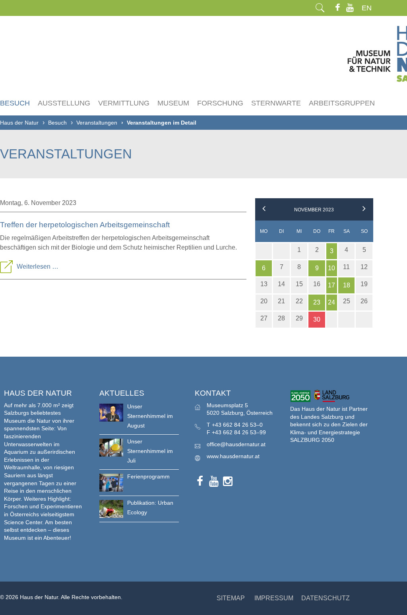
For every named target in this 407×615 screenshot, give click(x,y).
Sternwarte (276, 103)
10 (331, 268)
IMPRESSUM (273, 598)
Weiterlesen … (37, 266)
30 (316, 319)
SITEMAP (231, 598)
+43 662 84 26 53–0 (237, 425)
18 (346, 285)
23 (316, 302)
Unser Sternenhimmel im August (150, 416)
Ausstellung (64, 103)
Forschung (220, 103)
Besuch (15, 103)
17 (331, 285)
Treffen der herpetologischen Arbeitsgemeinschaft (85, 225)
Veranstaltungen (96, 122)
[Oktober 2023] (264, 210)
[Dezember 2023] (364, 210)
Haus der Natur (19, 122)
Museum (173, 103)
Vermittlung (123, 103)
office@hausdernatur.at (236, 444)
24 (331, 302)
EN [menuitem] (367, 8)
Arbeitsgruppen (342, 103)
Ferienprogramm (148, 476)
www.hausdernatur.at (233, 456)
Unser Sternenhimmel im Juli (150, 451)
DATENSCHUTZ (325, 598)
